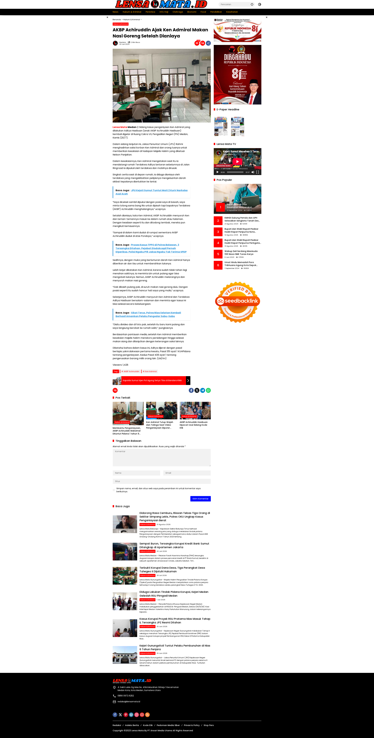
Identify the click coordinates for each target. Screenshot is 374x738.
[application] (237, 161)
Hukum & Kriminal (120, 24)
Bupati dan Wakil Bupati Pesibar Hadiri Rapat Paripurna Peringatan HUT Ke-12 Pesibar (243, 241)
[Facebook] (191, 390)
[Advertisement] (98, 59)
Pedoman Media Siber (168, 725)
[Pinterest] (125, 714)
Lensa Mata (120, 127)
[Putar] (217, 172)
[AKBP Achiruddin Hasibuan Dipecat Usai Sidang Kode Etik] (195, 410)
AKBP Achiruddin (131, 371)
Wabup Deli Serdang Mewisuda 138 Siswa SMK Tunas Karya (241, 253)
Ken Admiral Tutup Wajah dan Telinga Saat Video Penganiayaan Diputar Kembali (159, 425)
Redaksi (122, 42)
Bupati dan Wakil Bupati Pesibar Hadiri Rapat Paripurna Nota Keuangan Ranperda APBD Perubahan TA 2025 (241, 230)
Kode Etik (148, 725)
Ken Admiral (151, 371)
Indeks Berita (132, 725)
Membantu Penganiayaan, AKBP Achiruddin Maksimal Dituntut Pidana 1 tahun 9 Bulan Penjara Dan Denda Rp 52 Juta (128, 431)
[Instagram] (136, 714)
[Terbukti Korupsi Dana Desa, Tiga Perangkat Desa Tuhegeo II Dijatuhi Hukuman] (125, 576)
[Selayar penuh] (257, 172)
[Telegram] (202, 390)
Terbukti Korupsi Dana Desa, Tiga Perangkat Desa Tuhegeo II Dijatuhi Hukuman (172, 569)
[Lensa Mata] (161, 4)
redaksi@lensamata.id (129, 701)
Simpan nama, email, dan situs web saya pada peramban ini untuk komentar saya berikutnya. (158, 490)
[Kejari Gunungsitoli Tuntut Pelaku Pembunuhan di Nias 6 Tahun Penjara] (125, 655)
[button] (252, 4)
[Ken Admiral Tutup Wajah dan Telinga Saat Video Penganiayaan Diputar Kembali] (161, 410)
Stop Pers (209, 725)
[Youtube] (142, 714)
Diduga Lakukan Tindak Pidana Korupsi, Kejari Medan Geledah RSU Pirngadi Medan (174, 593)
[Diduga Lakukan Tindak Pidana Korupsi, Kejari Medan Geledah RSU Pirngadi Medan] (125, 601)
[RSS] (147, 714)
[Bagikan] (208, 43)
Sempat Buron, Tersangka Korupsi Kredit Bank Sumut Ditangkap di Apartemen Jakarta (174, 545)
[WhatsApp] (208, 390)
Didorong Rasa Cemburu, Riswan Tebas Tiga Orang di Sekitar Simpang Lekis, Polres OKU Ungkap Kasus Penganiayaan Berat (175, 516)
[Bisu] (252, 172)
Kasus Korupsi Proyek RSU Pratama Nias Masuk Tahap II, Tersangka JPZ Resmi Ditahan (175, 620)
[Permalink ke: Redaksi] (116, 43)
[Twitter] (196, 390)
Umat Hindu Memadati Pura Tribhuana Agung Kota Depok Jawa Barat (240, 264)
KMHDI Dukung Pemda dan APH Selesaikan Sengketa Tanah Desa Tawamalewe (242, 219)
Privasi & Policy (192, 725)
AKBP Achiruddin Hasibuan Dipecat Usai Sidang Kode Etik (194, 425)
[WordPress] (131, 714)
